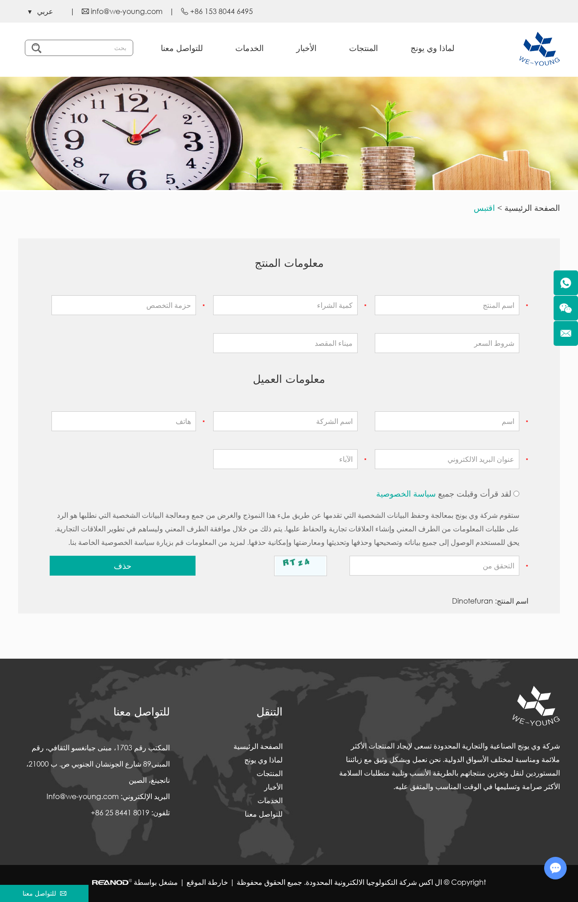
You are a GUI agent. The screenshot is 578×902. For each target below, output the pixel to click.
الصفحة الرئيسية (532, 208)
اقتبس (484, 208)
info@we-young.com (127, 11)
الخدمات (249, 48)
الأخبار (306, 48)
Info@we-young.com (83, 796)
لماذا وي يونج (432, 48)
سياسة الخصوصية (406, 493)
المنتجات (363, 48)
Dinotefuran (472, 600)
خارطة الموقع (207, 882)
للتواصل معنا (182, 48)
